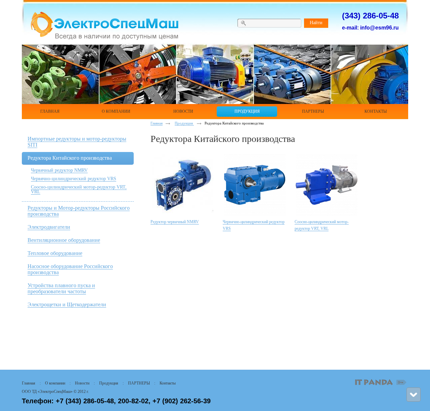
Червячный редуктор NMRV (59, 170)
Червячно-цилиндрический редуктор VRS (73, 178)
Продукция (184, 123)
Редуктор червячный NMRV (174, 221)
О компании (55, 383)
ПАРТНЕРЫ (139, 383)
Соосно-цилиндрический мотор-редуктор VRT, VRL (79, 189)
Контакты (168, 383)
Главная (156, 123)
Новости (82, 383)
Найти (316, 22)
